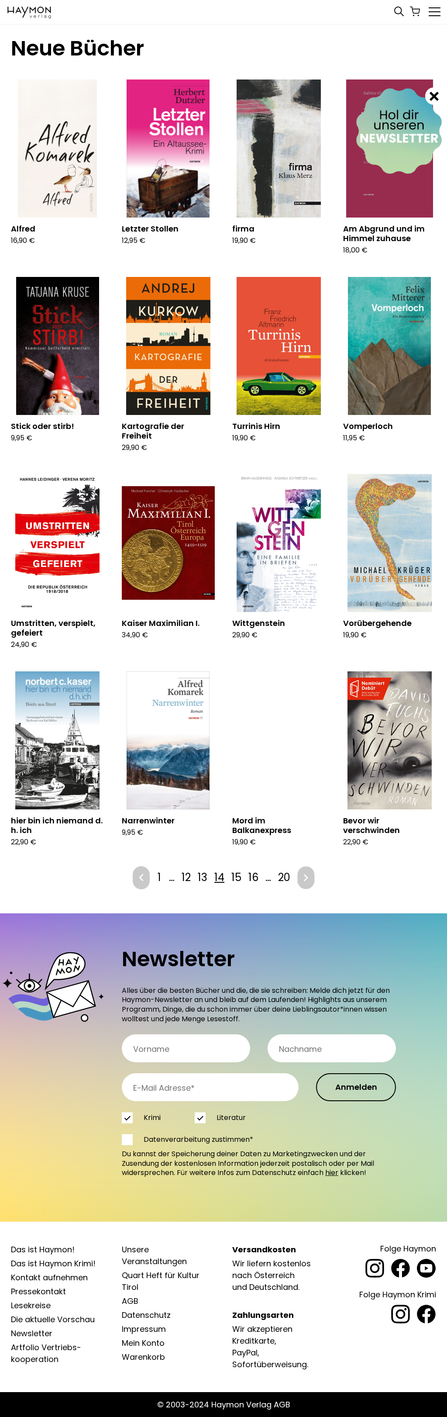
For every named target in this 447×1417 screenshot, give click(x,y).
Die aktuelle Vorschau (53, 1319)
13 (202, 878)
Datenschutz (146, 1315)
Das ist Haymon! (43, 1249)
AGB (130, 1301)
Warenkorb (143, 1356)
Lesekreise (31, 1305)
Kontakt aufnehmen (49, 1277)
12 (186, 878)
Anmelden (356, 1087)
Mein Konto (143, 1343)
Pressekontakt (38, 1291)
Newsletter (31, 1333)
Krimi (152, 1118)
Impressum (144, 1329)
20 (284, 878)
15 (236, 878)
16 (253, 878)
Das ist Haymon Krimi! (53, 1263)
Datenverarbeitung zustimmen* (198, 1139)
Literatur (231, 1118)
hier (331, 1173)
